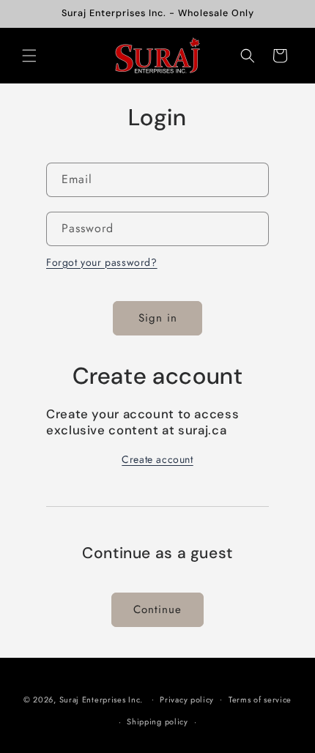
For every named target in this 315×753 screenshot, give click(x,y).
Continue (157, 609)
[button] (29, 56)
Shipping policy (157, 721)
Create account (157, 459)
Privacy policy (187, 699)
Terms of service (260, 699)
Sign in (157, 318)
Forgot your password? (102, 262)
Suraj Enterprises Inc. (101, 699)
